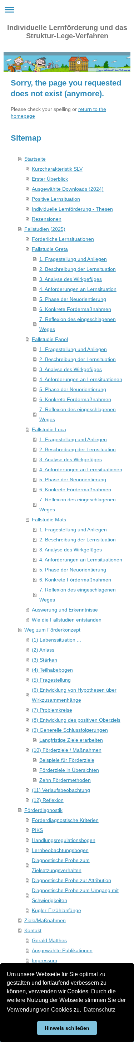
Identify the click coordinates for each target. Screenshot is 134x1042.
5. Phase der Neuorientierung (72, 299)
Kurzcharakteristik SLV (57, 169)
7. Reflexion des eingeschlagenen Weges (77, 324)
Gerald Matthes (49, 940)
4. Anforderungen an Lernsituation (77, 289)
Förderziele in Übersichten (69, 770)
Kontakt (32, 930)
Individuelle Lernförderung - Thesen (72, 209)
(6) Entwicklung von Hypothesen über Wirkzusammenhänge (74, 695)
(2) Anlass (43, 650)
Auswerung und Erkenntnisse (65, 610)
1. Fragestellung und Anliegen (73, 259)
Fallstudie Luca (49, 429)
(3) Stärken (44, 660)
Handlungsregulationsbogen (63, 840)
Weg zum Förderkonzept (52, 630)
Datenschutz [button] (99, 1010)
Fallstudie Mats (49, 519)
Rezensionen (46, 219)
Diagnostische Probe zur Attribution (71, 880)
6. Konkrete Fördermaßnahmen (75, 309)
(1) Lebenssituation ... (56, 640)
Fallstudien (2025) (44, 229)
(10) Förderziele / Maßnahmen (66, 750)
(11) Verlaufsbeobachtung (61, 790)
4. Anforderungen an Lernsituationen (80, 379)
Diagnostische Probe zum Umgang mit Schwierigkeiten (75, 895)
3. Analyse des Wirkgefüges (70, 279)
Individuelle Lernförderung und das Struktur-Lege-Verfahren (67, 32)
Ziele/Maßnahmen (45, 920)
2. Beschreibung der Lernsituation (77, 269)
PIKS (37, 830)
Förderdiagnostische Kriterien (65, 820)
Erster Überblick (50, 179)
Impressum (44, 960)
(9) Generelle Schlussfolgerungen (70, 730)
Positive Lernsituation (56, 199)
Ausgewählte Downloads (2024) (68, 189)
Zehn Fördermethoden (65, 780)
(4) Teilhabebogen (52, 670)
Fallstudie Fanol (50, 339)
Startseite (35, 159)
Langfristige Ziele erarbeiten (71, 740)
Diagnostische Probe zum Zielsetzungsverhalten (61, 865)
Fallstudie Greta (50, 249)
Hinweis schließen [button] (67, 1028)
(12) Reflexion (48, 800)
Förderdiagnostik (43, 810)
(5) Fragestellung (51, 680)
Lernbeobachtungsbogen (60, 850)
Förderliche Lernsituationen (63, 239)
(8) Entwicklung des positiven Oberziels (76, 720)
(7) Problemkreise (52, 710)
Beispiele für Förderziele (66, 760)
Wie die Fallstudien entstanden (66, 620)
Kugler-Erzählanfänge (56, 910)
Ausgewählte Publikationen (62, 950)
